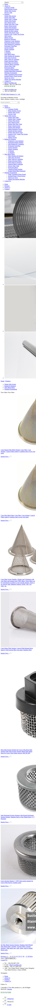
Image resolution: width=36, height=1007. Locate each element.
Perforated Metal (13, 167)
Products (7, 14)
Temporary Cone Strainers (15, 141)
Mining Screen (12, 137)
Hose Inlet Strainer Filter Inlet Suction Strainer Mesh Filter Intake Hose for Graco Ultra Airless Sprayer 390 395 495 (16, 751)
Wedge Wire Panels (13, 121)
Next (31, 956)
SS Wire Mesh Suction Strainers (10, 945)
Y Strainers (11, 152)
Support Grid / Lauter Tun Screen (18, 134)
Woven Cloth (8, 12)
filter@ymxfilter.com (10, 83)
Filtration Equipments (10, 73)
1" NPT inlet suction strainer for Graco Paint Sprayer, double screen (17, 881)
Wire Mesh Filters (9, 54)
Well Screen (11, 136)
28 (29, 956)
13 (14, 956)
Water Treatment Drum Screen (17, 174)
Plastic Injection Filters (14, 161)
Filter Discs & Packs (14, 157)
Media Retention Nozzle (15, 129)
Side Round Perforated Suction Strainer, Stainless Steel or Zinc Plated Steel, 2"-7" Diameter (18, 817)
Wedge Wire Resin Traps (15, 132)
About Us (7, 6)
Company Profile (9, 7)
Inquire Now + (5, 456)
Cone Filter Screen (6, 579)
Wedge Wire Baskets (14, 127)
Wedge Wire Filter (13, 117)
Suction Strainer (12, 147)
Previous (3, 956)
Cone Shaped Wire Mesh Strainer (10, 450)
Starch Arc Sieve (13, 177)
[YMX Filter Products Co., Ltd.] (10, 94)
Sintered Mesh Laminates (15, 164)
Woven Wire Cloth (13, 166)
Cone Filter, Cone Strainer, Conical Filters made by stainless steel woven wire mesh (18, 451)
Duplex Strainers (13, 149)
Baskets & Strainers (10, 39)
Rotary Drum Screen (14, 126)
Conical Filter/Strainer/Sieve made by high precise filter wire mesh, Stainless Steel (17, 649)
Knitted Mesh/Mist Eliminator (16, 171)
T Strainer (11, 151)
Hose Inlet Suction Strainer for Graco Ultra (13, 750)
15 (18, 956)
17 (21, 956)
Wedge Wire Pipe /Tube (15, 124)
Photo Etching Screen (10, 9)
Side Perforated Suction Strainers (10, 815)
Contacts (7, 189)
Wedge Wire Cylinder (14, 119)
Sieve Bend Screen (13, 122)
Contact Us (7, 81)
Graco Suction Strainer (7, 881)
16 (19, 956)
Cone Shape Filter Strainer (8, 648)
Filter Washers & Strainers (15, 156)
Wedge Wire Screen (10, 11)
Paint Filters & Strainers (15, 162)
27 (27, 956)
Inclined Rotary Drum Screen (16, 176)
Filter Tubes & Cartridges (15, 159)
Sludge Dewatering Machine (16, 179)
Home (6, 4)
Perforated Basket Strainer (15, 142)
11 (10, 956)
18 (23, 956)
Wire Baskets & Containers (16, 144)
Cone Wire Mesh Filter (7, 515)
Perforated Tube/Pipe (14, 146)
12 (12, 956)
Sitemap (9, 989)
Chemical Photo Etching (15, 169)
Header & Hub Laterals (15, 131)
